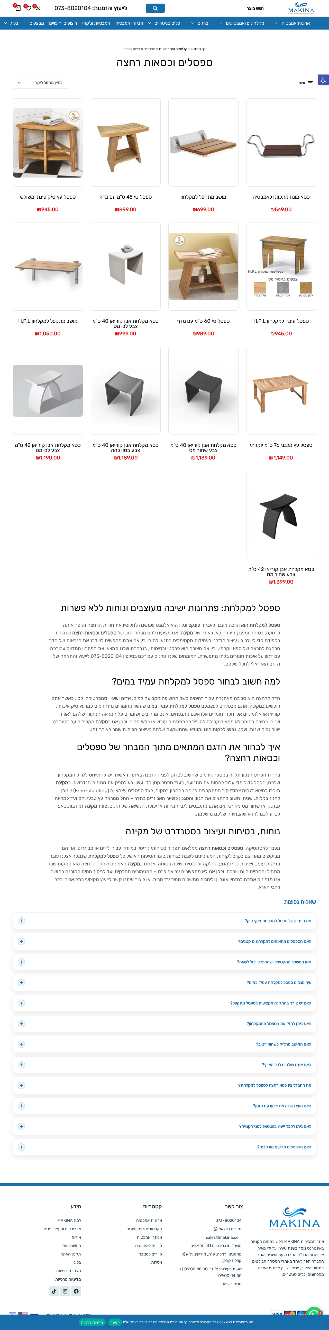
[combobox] (41, 83)
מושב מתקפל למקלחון (203, 197)
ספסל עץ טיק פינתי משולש (48, 197)
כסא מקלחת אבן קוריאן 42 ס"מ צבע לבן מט (48, 447)
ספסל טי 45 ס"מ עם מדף (125, 197)
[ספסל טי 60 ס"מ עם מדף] (203, 266)
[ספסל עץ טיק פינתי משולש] (48, 142)
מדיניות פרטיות (92, 1322)
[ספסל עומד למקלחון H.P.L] (281, 266)
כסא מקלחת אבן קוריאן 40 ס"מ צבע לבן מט (126, 323)
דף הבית (200, 49)
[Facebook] (76, 1291)
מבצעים (37, 23)
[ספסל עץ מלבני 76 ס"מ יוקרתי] (281, 390)
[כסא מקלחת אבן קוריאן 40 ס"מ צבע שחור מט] (203, 390)
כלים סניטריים (167, 23)
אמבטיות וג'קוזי (96, 23)
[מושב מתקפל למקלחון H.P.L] (48, 267)
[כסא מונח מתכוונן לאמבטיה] (281, 142)
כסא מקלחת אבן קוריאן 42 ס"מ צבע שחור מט (281, 572)
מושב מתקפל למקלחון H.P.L (47, 321)
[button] (323, 80)
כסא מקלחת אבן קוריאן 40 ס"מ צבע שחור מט (203, 447)
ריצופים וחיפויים (63, 23)
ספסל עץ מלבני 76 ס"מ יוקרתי (281, 445)
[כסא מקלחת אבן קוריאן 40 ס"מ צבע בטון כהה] (126, 390)
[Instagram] (65, 1291)
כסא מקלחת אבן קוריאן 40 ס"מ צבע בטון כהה (126, 447)
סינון (302, 83)
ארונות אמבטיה (296, 23)
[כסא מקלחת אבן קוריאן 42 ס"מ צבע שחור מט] (281, 514)
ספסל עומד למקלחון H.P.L (281, 321)
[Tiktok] (54, 1291)
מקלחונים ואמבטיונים (245, 23)
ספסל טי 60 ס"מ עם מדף (203, 321)
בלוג (14, 23)
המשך (115, 1322)
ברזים (203, 23)
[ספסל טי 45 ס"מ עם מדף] (126, 142)
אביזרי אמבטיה (129, 23)
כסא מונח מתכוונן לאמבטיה (281, 197)
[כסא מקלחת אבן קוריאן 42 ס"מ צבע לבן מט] (48, 391)
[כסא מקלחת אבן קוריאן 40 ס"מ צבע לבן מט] (126, 266)
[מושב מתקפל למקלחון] (203, 143)
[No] (322, 1322)
